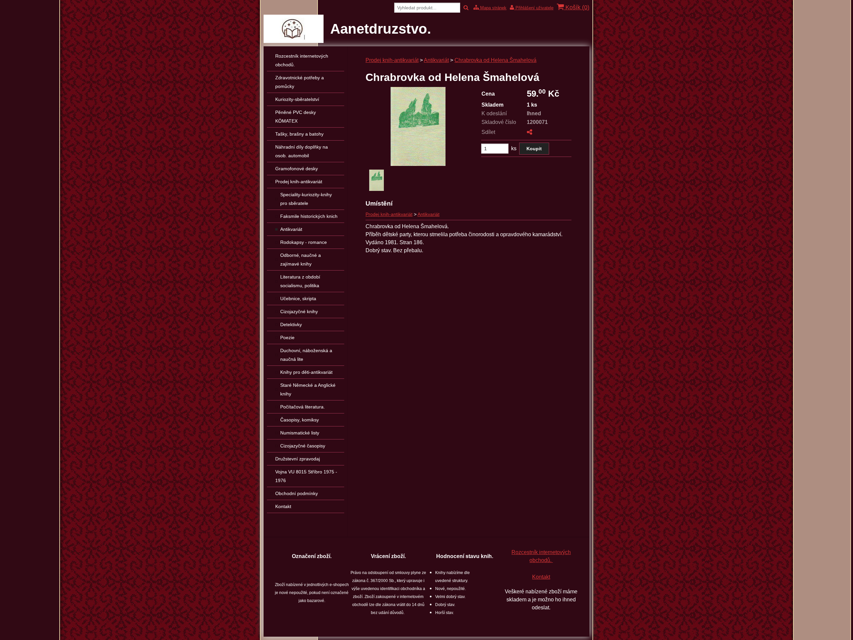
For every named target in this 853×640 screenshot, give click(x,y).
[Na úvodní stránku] (294, 41)
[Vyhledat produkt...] (465, 7)
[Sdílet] (529, 132)
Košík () (576, 7)
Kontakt (541, 577)
